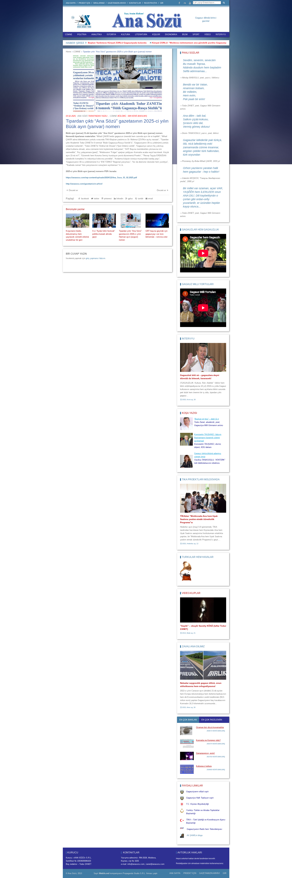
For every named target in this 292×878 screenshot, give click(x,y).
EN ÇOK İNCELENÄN (211, 719)
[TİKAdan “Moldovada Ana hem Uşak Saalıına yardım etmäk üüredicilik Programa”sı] (203, 498)
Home (68, 51)
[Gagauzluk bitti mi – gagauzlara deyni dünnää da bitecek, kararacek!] (203, 357)
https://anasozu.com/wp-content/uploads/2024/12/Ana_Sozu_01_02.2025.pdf (101, 177)
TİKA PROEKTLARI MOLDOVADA (201, 479)
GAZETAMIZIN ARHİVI (117, 3)
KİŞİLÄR (156, 34)
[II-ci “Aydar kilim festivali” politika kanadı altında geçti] (104, 221)
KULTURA (125, 34)
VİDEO (207, 34)
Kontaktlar (135, 3)
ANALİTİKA (96, 34)
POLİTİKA (81, 34)
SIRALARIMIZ (99, 3)
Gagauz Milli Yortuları (198, 284)
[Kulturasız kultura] (187, 769)
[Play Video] (203, 610)
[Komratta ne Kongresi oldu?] (187, 743)
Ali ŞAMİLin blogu (195, 835)
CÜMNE (68, 34)
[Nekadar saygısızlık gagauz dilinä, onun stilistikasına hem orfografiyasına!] (203, 665)
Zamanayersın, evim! (205, 753)
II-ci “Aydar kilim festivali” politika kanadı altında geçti (103, 234)
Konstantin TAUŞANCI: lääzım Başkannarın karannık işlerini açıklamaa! (207, 437)
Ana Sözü (82, 116)
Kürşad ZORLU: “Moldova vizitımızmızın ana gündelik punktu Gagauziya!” (159, 43)
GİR (161, 3)
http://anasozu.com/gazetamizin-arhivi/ (84, 184)
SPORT (196, 34)
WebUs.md (104, 873)
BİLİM (185, 34)
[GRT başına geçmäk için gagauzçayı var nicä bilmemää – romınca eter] (157, 221)
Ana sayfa (71, 3)
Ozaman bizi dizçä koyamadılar (210, 727)
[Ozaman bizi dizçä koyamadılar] (187, 730)
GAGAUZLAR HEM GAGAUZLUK (200, 229)
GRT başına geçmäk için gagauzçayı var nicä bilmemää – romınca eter (156, 234)
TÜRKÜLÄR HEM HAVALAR (198, 557)
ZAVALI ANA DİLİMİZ (193, 646)
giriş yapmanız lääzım (95, 258)
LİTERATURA (141, 34)
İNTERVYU (221, 34)
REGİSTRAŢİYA (150, 3)
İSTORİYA (111, 34)
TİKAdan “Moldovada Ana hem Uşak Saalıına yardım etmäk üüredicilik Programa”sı (199, 519)
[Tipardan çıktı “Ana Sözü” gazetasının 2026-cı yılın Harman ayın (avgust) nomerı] (130, 221)
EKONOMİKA (171, 34)
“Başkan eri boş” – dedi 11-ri (206, 419)
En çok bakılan (188, 719)
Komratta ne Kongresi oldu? (208, 740)
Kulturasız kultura (204, 766)
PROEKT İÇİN (84, 3)
